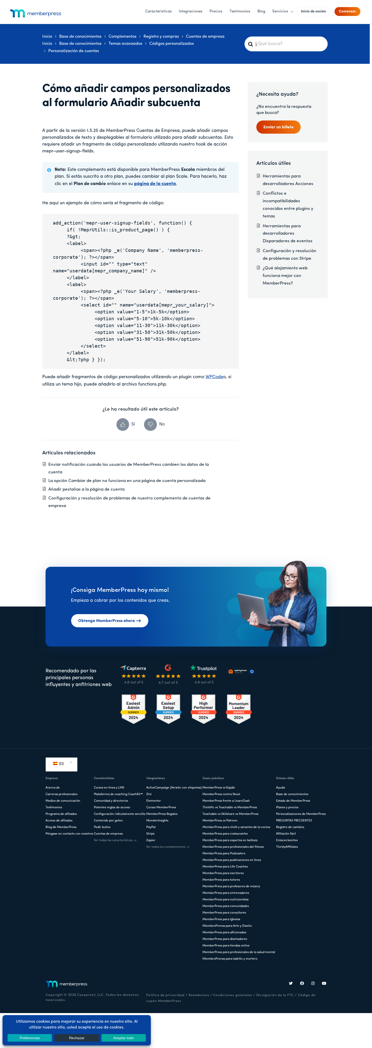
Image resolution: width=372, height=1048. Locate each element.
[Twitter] (291, 984)
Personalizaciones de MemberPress (301, 814)
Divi (149, 794)
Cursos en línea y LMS (109, 787)
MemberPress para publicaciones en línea (231, 860)
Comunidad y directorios (111, 800)
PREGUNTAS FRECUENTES (294, 820)
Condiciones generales (232, 995)
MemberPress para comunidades (225, 906)
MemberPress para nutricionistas (225, 899)
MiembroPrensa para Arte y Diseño (227, 926)
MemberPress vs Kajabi (218, 787)
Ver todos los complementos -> (167, 847)
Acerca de (53, 787)
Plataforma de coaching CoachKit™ (118, 794)
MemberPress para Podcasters (223, 853)
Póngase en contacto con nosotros (69, 833)
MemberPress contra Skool (221, 794)
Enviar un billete (278, 127)
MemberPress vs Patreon (219, 820)
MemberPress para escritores (223, 873)
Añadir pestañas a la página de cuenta (86, 489)
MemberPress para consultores (224, 912)
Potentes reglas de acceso (112, 807)
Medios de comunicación (63, 800)
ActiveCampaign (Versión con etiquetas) (174, 787)
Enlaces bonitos (287, 840)
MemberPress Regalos (161, 814)
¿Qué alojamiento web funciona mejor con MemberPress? (285, 276)
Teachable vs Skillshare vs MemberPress (230, 814)
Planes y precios (287, 807)
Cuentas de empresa (108, 833)
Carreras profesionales (61, 794)
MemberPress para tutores (221, 879)
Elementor (153, 800)
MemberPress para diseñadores (224, 939)
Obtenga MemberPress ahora (106, 621)
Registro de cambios (290, 827)
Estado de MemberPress (293, 800)
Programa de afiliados (61, 814)
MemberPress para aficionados (224, 932)
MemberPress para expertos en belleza (229, 840)
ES (61, 764)
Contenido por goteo (108, 820)
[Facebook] (302, 984)
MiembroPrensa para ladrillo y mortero (229, 958)
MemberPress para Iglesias (221, 919)
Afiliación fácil (286, 833)
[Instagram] (313, 984)
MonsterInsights (157, 820)
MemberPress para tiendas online (226, 945)
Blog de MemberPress (61, 827)
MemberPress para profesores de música (231, 886)
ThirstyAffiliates (287, 847)
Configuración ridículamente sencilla (119, 814)
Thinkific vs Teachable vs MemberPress (229, 807)
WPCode (214, 377)
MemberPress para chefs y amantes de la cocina (236, 827)
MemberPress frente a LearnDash (226, 800)
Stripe (150, 833)
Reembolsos (199, 995)
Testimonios (54, 807)
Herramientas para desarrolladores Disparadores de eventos (288, 234)
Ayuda (280, 787)
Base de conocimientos (292, 794)
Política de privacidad (165, 995)
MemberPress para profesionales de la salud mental (238, 952)
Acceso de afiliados (59, 820)
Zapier (150, 840)
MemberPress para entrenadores (225, 893)
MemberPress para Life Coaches (225, 866)
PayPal (151, 827)
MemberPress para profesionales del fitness (233, 847)
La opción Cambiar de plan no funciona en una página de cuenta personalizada (126, 481)
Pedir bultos (102, 827)
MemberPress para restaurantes (225, 833)
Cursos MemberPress (161, 807)
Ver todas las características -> (115, 840)
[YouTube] (324, 984)
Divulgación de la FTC (275, 995)
